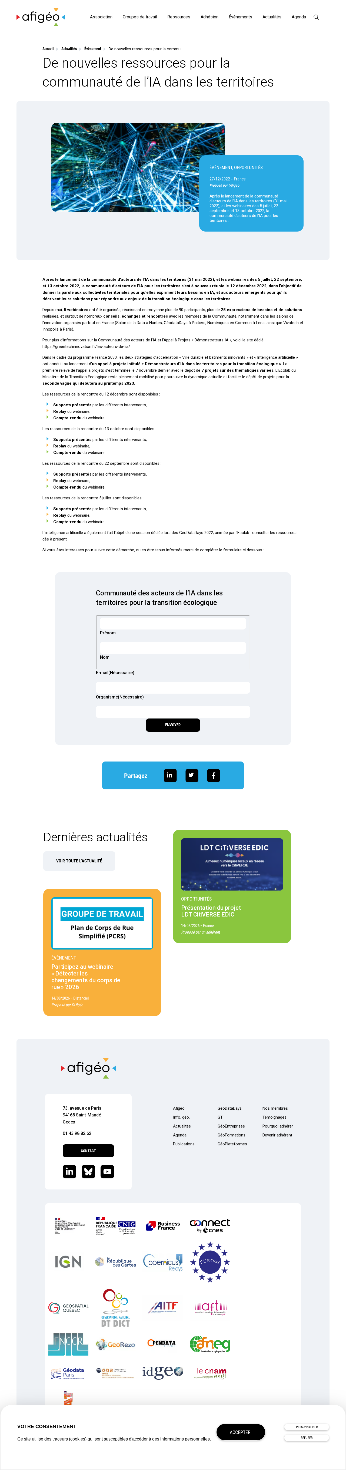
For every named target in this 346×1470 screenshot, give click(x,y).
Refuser (306, 1438)
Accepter (240, 1432)
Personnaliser (307, 1427)
